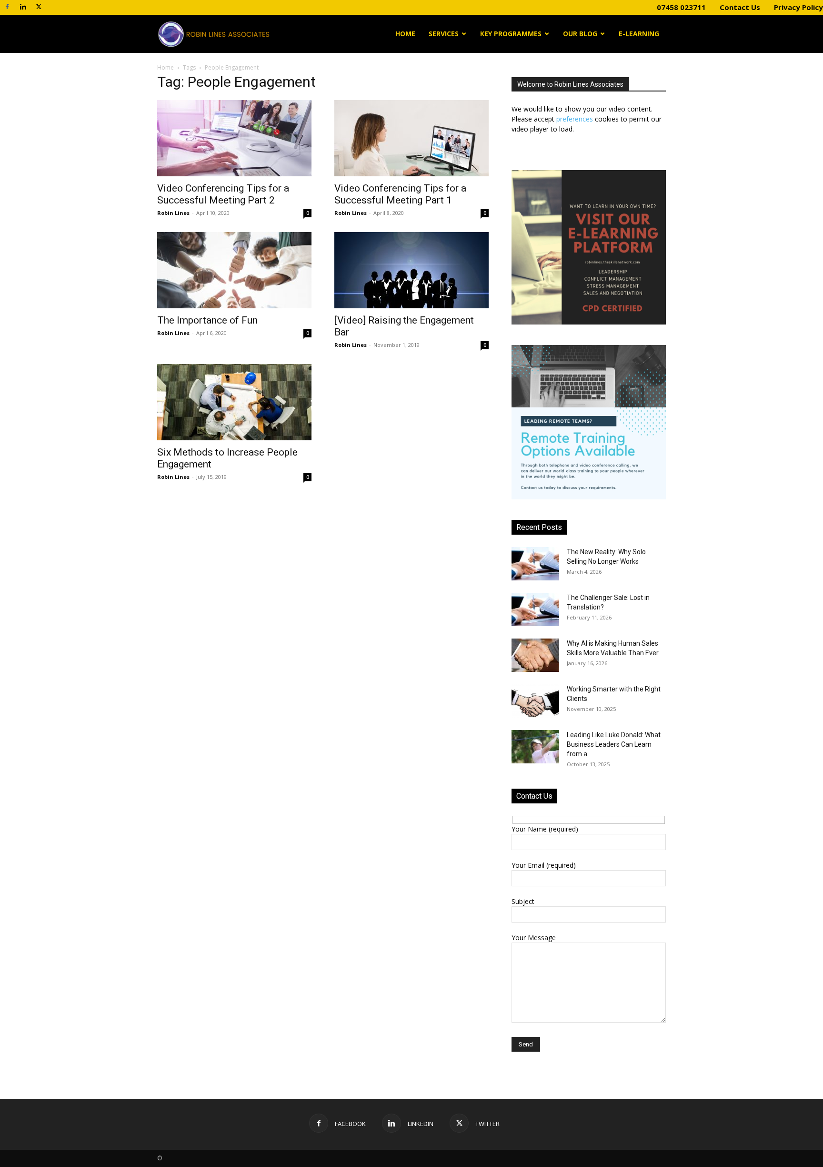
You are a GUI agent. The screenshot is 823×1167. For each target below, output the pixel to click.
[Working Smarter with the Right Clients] (535, 701)
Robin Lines (173, 212)
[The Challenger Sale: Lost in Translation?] (535, 609)
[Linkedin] (23, 6)
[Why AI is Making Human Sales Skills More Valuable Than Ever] (535, 655)
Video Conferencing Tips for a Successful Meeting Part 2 (223, 194)
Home (405, 33)
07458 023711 (681, 7)
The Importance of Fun (207, 320)
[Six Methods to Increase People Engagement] (234, 402)
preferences (574, 118)
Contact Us (740, 7)
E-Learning (639, 33)
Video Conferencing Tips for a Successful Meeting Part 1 (400, 194)
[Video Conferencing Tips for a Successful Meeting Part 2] (234, 138)
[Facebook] (7, 6)
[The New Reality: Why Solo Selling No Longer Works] (535, 563)
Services (444, 33)
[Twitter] (38, 6)
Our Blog (580, 33)
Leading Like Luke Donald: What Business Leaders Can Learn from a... (614, 744)
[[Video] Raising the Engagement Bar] (411, 270)
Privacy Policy (798, 7)
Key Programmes (511, 33)
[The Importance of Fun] (234, 270)
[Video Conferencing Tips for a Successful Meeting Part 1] (411, 138)
